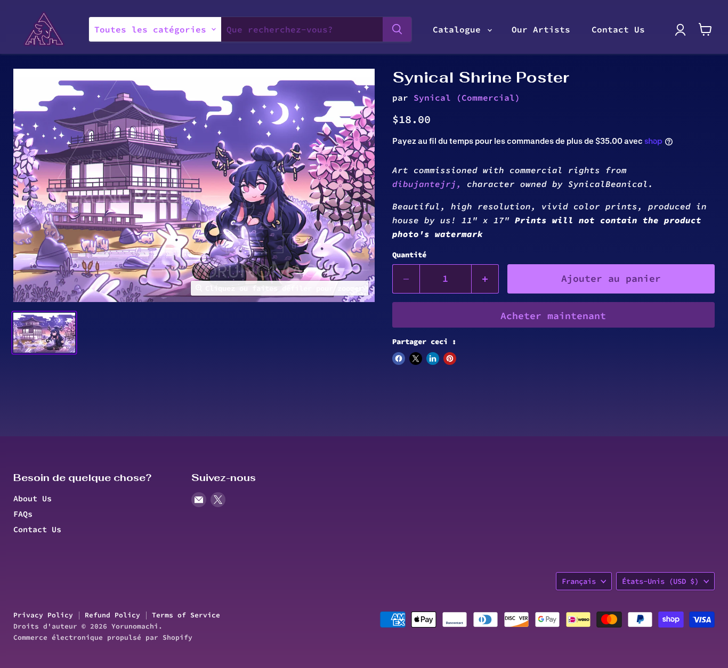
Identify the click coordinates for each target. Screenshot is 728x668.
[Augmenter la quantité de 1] (485, 279)
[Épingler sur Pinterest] (449, 358)
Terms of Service (186, 615)
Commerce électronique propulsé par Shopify (102, 637)
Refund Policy (112, 615)
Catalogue (459, 29)
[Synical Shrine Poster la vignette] (44, 333)
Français (579, 581)
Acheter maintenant (553, 315)
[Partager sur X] (415, 358)
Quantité (409, 254)
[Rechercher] (397, 29)
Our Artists (541, 29)
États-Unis (660, 581)
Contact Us (618, 29)
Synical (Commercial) (467, 97)
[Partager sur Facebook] (398, 358)
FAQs (23, 514)
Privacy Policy (43, 615)
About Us (32, 498)
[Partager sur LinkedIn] (432, 358)
